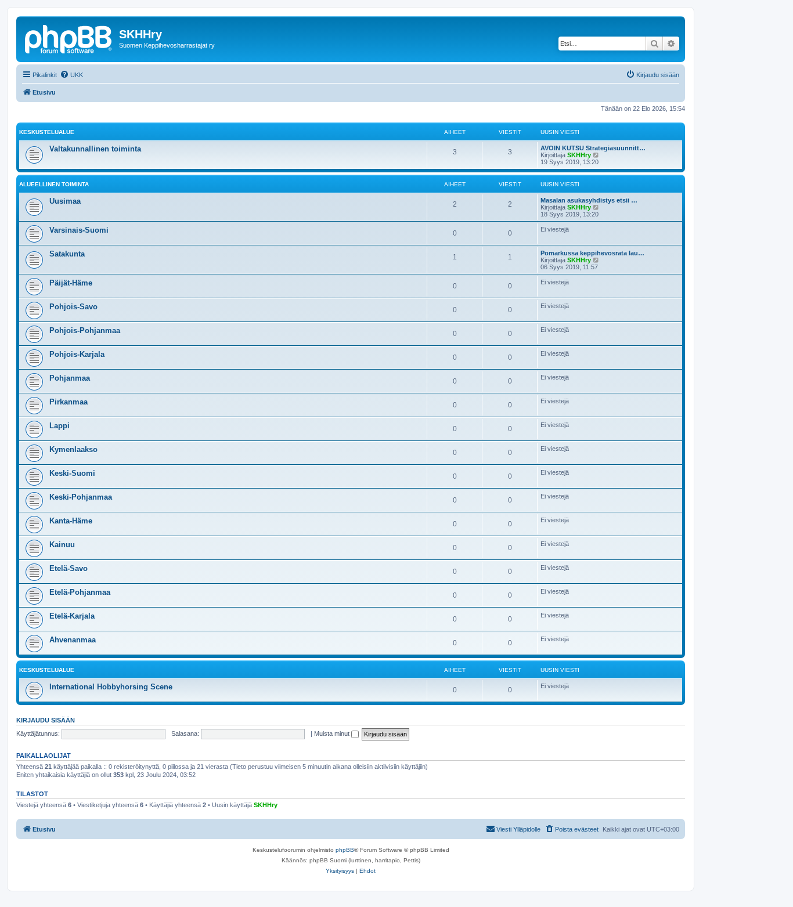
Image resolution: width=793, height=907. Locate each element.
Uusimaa (65, 201)
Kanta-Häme (70, 520)
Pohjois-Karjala (76, 354)
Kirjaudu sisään (45, 720)
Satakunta (67, 254)
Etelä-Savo (68, 568)
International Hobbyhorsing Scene (110, 686)
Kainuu (62, 544)
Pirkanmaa (68, 402)
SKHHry (579, 154)
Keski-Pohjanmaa (80, 497)
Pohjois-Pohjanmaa (84, 330)
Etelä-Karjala (72, 616)
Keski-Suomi (72, 473)
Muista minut (332, 733)
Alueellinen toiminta (54, 184)
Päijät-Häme (70, 283)
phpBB (345, 850)
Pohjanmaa (69, 378)
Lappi (59, 425)
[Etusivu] (69, 37)
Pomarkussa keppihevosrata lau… (592, 253)
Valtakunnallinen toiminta (95, 148)
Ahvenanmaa (72, 639)
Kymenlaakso (73, 449)
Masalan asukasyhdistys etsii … (588, 200)
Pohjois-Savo (73, 306)
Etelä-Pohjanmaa (79, 592)
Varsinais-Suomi (79, 230)
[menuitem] (71, 75)
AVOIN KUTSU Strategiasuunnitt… (593, 147)
